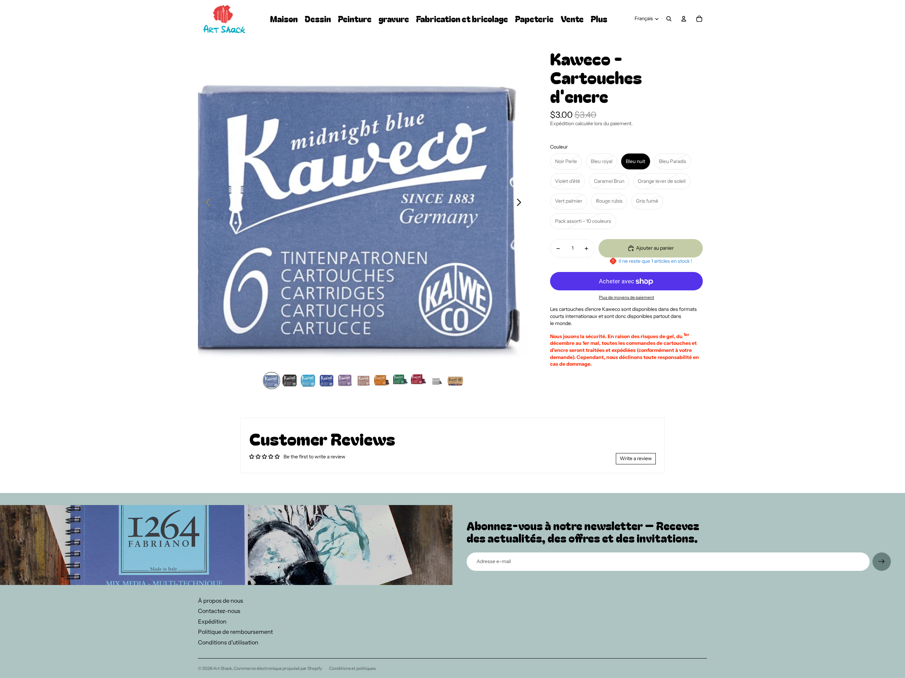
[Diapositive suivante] (521, 203)
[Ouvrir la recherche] (669, 19)
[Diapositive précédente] (206, 203)
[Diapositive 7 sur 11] (382, 380)
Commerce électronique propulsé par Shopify (278, 668)
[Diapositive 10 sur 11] (437, 380)
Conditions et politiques (352, 668)
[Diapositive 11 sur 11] (455, 380)
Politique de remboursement (235, 631)
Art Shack (222, 668)
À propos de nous (220, 600)
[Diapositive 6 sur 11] (363, 380)
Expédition (212, 621)
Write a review (636, 458)
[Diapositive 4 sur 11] (326, 380)
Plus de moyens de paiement (626, 297)
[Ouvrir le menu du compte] (683, 19)
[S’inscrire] (881, 561)
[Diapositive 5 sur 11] (345, 380)
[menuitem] (599, 19)
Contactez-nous (219, 610)
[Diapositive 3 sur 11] (308, 380)
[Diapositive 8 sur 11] (400, 380)
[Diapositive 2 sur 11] (290, 380)
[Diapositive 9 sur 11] (418, 380)
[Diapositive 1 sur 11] (271, 380)
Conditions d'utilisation (228, 642)
